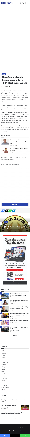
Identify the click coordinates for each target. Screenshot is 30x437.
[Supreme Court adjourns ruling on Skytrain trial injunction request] (5, 296)
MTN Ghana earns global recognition (19, 320)
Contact (21, 427)
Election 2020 (5, 362)
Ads (18, 427)
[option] (15, 223)
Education (4, 360)
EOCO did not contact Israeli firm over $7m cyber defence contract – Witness (14, 227)
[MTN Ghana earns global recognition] (5, 322)
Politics (3, 380)
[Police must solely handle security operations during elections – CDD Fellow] (5, 142)
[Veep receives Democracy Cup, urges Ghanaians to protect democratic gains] (5, 315)
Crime (3, 74)
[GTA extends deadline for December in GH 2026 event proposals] (5, 302)
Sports (3, 383)
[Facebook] (2, 211)
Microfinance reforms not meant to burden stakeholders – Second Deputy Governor (19, 329)
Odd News (4, 378)
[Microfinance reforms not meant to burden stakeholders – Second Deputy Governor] (5, 329)
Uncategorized (5, 387)
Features (4, 364)
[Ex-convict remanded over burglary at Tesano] (5, 150)
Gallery (3, 369)
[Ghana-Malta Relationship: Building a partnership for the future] (5, 309)
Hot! (3, 371)
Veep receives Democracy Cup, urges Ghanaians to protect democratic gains (19, 315)
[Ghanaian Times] (7, 3)
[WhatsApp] (9, 211)
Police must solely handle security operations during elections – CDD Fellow (18, 141)
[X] (6, 211)
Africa (3, 350)
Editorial (4, 357)
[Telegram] (13, 211)
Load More (15, 335)
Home (8, 427)
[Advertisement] (15, 22)
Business (4, 353)
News (3, 376)
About (11, 427)
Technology (4, 385)
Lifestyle (4, 373)
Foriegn (3, 366)
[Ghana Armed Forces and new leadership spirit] (25, 407)
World (3, 389)
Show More (15, 204)
